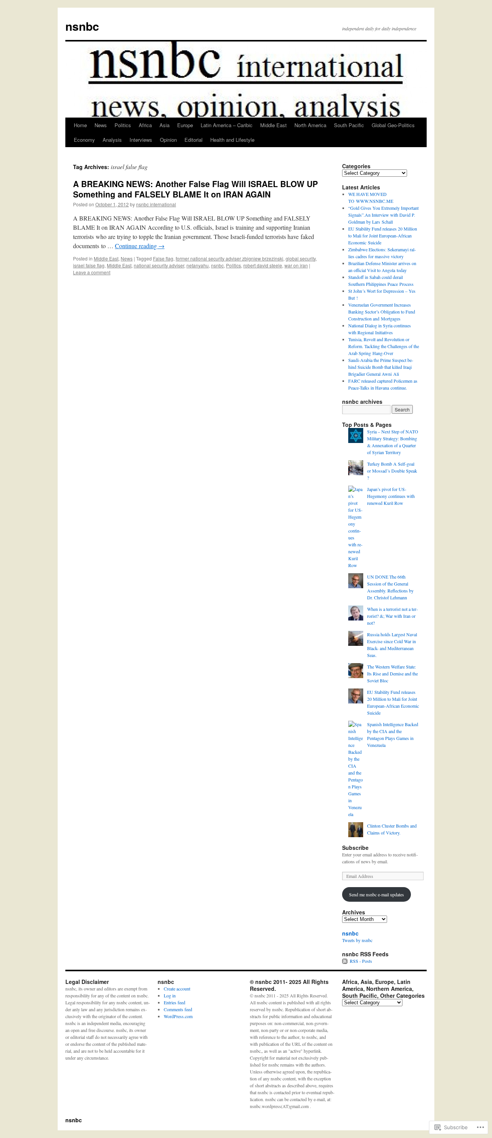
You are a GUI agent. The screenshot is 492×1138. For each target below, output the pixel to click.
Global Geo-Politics (393, 125)
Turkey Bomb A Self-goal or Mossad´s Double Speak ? (392, 471)
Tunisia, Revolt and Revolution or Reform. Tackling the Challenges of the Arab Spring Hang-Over (383, 346)
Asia (165, 125)
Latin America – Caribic (227, 125)
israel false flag (89, 265)
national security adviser (159, 265)
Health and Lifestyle (232, 139)
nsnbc (82, 26)
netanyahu (197, 265)
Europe (185, 125)
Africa (145, 125)
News (101, 125)
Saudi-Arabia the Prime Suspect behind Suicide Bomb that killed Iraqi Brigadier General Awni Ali (380, 367)
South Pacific (349, 125)
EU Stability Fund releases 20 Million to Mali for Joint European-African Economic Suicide (382, 236)
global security (301, 258)
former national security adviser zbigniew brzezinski (229, 258)
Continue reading (140, 246)
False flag (163, 258)
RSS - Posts (361, 961)
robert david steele (262, 265)
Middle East (273, 125)
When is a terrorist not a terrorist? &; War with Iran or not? (392, 616)
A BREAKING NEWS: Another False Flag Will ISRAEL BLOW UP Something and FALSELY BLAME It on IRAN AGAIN (195, 189)
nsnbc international (156, 204)
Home (80, 125)
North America (310, 125)
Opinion (168, 139)
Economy (84, 139)
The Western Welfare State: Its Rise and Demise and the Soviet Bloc (392, 673)
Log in (170, 995)
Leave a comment (91, 272)
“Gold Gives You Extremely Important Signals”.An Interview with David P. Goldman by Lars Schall (383, 215)
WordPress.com (178, 1016)
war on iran (296, 265)
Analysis (112, 139)
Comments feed (178, 1009)
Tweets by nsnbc (357, 940)
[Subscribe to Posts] (345, 961)
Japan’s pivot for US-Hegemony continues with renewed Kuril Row (391, 496)
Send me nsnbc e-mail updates (376, 894)
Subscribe (355, 847)
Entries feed (174, 1002)
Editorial (193, 139)
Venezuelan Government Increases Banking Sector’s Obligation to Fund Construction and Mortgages (381, 312)
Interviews (141, 139)
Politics (123, 125)
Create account (177, 988)
